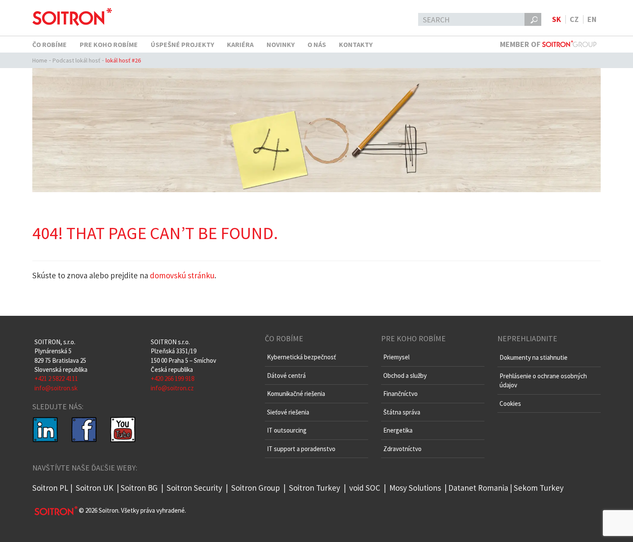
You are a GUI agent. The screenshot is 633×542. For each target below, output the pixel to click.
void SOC (364, 488)
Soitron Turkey (313, 488)
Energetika (398, 430)
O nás (316, 44)
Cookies (510, 403)
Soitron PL (50, 488)
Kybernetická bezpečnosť (301, 357)
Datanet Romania (478, 488)
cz (574, 19)
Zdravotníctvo (402, 449)
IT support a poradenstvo (301, 449)
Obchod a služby (405, 375)
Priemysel (396, 357)
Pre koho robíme (109, 44)
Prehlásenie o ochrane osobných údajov (543, 380)
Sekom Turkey (539, 488)
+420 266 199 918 (172, 378)
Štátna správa (401, 412)
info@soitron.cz (172, 388)
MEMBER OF (521, 44)
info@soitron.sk (56, 388)
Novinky (281, 44)
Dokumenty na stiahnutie (534, 357)
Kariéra (240, 44)
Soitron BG (139, 488)
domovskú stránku (182, 275)
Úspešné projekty (182, 44)
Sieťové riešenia (288, 412)
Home (39, 60)
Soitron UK (94, 488)
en (591, 19)
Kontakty (355, 44)
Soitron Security (194, 488)
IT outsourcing (287, 430)
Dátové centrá (286, 375)
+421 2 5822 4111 (56, 378)
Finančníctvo (400, 393)
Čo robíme (49, 44)
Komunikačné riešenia (296, 393)
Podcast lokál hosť (76, 60)
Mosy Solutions (415, 488)
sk (556, 19)
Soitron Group (255, 488)
